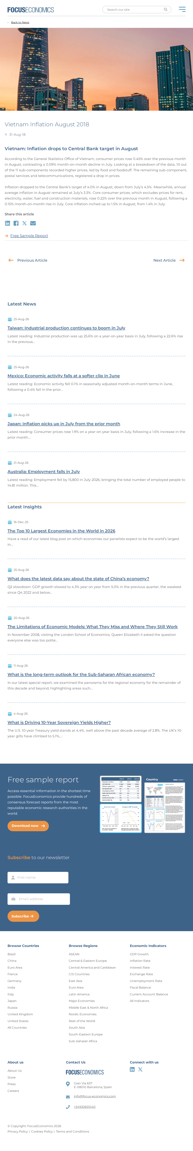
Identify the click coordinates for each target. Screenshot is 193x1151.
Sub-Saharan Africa (83, 1041)
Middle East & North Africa (88, 1007)
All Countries (17, 1027)
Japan (12, 1001)
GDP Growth (139, 954)
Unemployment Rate (146, 981)
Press (12, 1084)
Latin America (79, 994)
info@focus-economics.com (95, 1096)
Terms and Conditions (72, 1131)
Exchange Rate (141, 974)
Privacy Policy (18, 1131)
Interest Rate (140, 967)
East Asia (75, 981)
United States (18, 1021)
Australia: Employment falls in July (44, 471)
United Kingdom (20, 1014)
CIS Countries (79, 974)
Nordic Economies (82, 1014)
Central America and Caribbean (92, 967)
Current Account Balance (149, 994)
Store (12, 1077)
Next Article (164, 260)
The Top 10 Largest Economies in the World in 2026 (61, 531)
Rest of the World (82, 1021)
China (12, 961)
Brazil (11, 954)
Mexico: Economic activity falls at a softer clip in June (64, 375)
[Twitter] (140, 1069)
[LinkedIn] (132, 1069)
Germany (14, 981)
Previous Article (32, 260)
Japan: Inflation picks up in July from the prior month (64, 423)
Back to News (20, 22)
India (11, 987)
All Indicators (139, 1001)
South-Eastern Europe (86, 1034)
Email (12, 890)
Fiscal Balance (140, 987)
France (13, 974)
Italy (11, 994)
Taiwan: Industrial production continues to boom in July (66, 328)
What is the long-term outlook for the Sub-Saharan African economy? (81, 674)
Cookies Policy (42, 1131)
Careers (13, 1091)
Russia (12, 1007)
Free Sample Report (29, 235)
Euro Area (15, 967)
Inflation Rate (140, 961)
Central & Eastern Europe (88, 961)
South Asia (77, 1027)
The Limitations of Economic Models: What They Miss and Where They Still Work (93, 626)
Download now (25, 826)
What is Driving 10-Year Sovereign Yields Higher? (59, 722)
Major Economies (82, 1001)
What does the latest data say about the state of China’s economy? (78, 578)
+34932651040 (85, 1107)
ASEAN (74, 954)
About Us (15, 1071)
